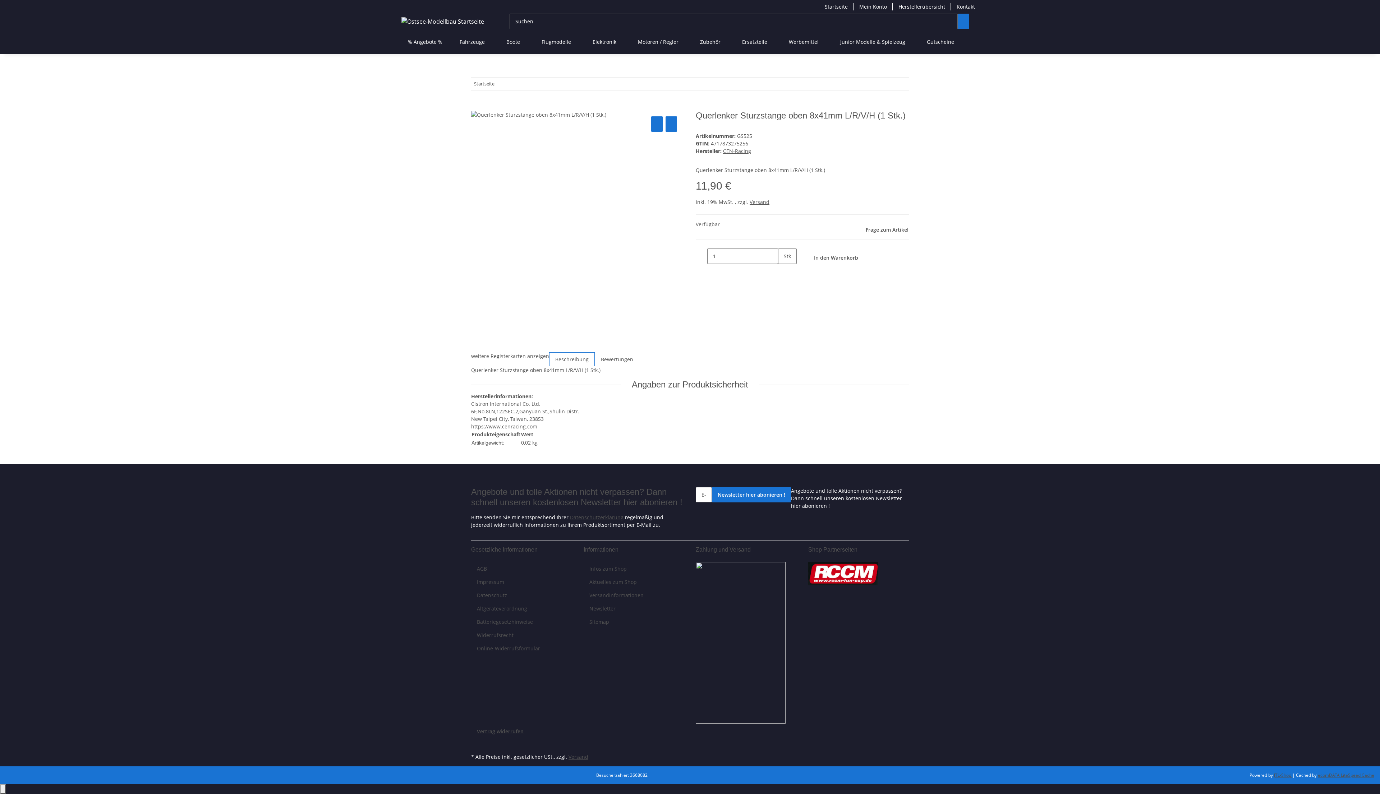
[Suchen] (963, 21)
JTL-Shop (1283, 775)
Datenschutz (492, 595)
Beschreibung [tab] (572, 359)
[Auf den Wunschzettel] (671, 124)
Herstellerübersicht (921, 6)
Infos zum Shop (608, 568)
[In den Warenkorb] (477, 107)
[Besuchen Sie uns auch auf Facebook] (477, 743)
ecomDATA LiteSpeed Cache (1346, 775)
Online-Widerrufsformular (508, 648)
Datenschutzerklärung (597, 517)
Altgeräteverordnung (502, 608)
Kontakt (966, 6)
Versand (759, 202)
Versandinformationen (616, 595)
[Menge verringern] (701, 256)
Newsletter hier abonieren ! (751, 494)
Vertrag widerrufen (500, 731)
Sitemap (599, 621)
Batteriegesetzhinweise (505, 621)
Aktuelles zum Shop (613, 582)
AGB (482, 568)
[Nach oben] (3, 789)
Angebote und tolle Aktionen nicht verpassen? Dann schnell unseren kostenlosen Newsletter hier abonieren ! (846, 498)
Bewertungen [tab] (617, 359)
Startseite (836, 6)
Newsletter (602, 608)
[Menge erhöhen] (784, 271)
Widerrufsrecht (495, 635)
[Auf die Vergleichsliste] (657, 124)
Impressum (490, 582)
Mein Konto (873, 6)
